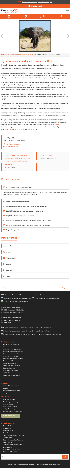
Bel (2, 127)
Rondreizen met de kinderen (12, 349)
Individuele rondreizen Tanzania (25, 54)
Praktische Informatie (10, 406)
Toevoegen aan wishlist (13, 144)
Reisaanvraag (35, 6)
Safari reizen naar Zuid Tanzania (13, 440)
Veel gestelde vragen (9, 409)
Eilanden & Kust (8, 447)
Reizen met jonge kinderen (11, 366)
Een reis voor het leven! (47, 155)
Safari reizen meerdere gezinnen (13, 358)
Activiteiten (7, 428)
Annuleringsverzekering (10, 402)
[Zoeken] (65, 457)
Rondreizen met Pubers (10, 370)
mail (6, 127)
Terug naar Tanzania (9, 363)
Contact (5, 388)
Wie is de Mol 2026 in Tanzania (12, 411)
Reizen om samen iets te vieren (13, 354)
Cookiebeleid (59, 464)
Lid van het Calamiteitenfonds (10, 320)
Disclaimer (31, 464)
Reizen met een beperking (11, 375)
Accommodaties (8, 430)
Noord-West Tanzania (10, 452)
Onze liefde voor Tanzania (11, 386)
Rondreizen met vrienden (11, 356)
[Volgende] (68, 36)
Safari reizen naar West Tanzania (13, 445)
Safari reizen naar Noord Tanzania (13, 435)
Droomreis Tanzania (10, 11)
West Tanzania (7, 442)
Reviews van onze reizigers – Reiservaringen (37, 2)
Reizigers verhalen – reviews (12, 390)
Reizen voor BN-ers (9, 361)
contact (56, 124)
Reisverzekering (8, 404)
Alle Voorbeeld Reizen (10, 54)
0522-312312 (20, 310)
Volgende (65, 288)
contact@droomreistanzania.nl (12, 312)
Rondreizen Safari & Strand (11, 449)
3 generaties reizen (9, 368)
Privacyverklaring (40, 464)
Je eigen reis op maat (9, 393)
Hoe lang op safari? (9, 399)
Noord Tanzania (8, 433)
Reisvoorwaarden (50, 464)
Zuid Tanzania (7, 437)
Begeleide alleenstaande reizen (13, 351)
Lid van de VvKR (6, 322)
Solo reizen (6, 373)
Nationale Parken (8, 426)
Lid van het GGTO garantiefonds (11, 318)
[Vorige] (2, 36)
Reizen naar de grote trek (11, 344)
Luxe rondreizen (8, 347)
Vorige (4, 288)
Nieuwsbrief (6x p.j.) (10, 416)
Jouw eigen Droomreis (13, 146)
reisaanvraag (8, 129)
